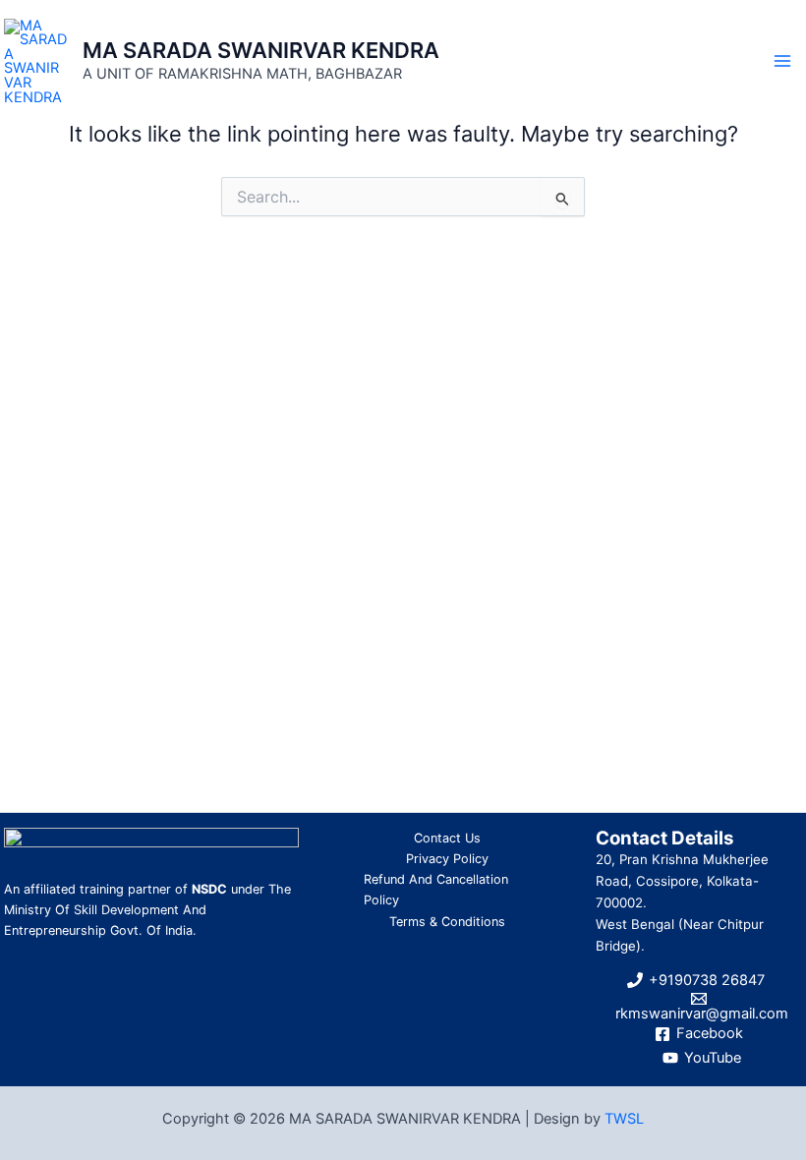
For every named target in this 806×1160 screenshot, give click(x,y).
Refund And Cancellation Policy (436, 889)
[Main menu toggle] (782, 61)
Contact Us (447, 838)
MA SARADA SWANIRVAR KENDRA (261, 50)
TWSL (624, 1119)
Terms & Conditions (447, 921)
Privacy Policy (447, 858)
